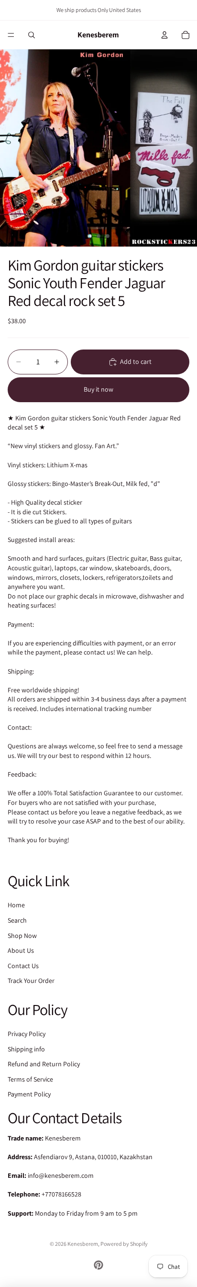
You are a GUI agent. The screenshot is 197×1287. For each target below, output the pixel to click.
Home (16, 905)
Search (17, 920)
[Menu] (11, 35)
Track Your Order (31, 981)
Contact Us (23, 965)
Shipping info (26, 1049)
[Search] (31, 34)
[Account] (164, 34)
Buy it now (98, 389)
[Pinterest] (98, 1265)
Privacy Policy (26, 1033)
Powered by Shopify (124, 1243)
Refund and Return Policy (44, 1064)
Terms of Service (30, 1079)
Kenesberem (82, 1243)
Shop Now (22, 935)
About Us (21, 950)
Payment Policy (29, 1094)
